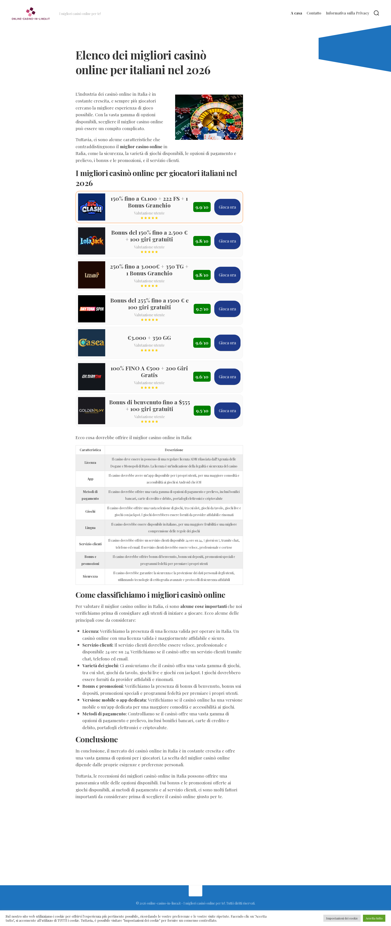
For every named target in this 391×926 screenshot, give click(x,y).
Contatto (314, 13)
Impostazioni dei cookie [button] (342, 918)
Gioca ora (227, 207)
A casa (296, 13)
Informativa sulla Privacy (347, 13)
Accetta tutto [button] (374, 918)
